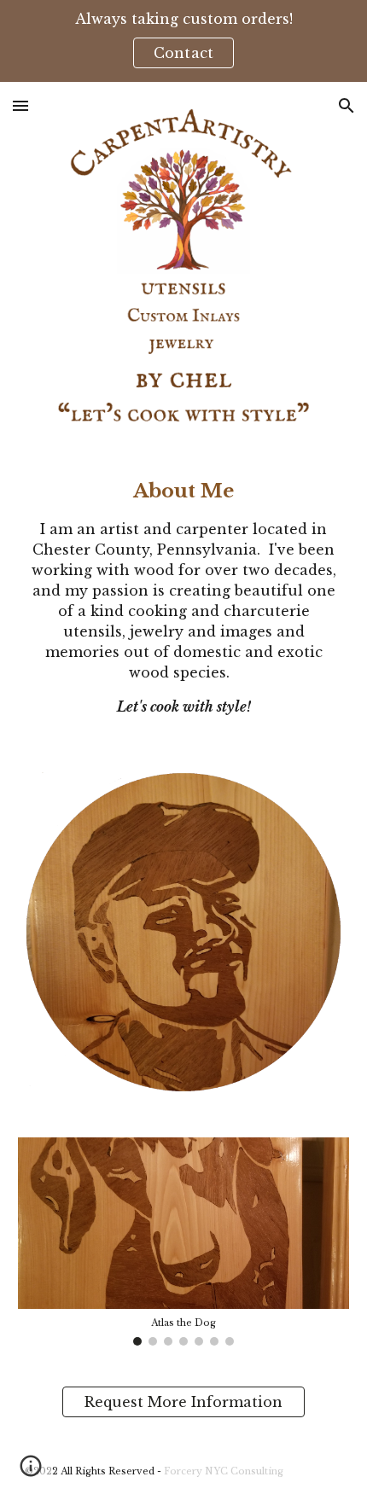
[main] (184, 596)
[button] (20, 105)
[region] (183, 41)
